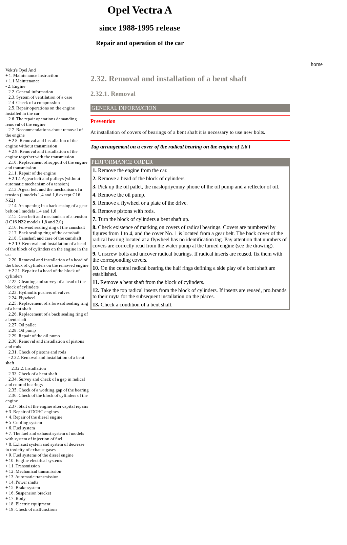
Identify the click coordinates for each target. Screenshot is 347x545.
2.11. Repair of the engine (32, 173)
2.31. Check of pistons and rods (37, 352)
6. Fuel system (22, 427)
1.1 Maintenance (24, 80)
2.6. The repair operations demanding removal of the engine (41, 121)
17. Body (17, 498)
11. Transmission (24, 465)
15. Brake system (24, 487)
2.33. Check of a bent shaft (32, 373)
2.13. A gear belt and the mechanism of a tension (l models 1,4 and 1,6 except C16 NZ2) (43, 195)
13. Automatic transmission (34, 476)
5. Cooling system (25, 422)
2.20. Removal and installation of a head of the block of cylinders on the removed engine (46, 262)
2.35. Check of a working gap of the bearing (48, 389)
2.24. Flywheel (22, 297)
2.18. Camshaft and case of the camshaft (44, 238)
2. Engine (16, 86)
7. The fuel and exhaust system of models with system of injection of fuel (44, 436)
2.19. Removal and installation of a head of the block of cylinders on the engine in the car (46, 249)
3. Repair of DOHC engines (34, 411)
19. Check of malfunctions (33, 509)
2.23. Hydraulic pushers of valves (38, 292)
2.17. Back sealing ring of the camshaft (44, 232)
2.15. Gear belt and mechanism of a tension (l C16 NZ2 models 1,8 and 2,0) (46, 219)
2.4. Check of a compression (34, 102)
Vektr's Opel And (20, 70)
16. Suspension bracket (30, 493)
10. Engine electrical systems (35, 460)
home (317, 64)
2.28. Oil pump (22, 330)
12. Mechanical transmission (35, 471)
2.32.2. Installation (29, 368)
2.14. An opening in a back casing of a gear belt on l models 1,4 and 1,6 (46, 208)
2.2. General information (30, 91)
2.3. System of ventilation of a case (40, 97)
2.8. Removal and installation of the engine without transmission (41, 143)
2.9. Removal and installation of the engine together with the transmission (41, 154)
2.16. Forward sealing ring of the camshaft (46, 227)
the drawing (257, 245)
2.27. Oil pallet (22, 324)
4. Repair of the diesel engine (35, 417)
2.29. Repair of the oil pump (34, 335)
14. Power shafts (23, 482)
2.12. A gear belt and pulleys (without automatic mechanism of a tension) (42, 181)
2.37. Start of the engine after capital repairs (48, 406)
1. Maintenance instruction (33, 75)
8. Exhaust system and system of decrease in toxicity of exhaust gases (44, 447)
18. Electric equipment (29, 503)
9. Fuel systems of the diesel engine (41, 455)
